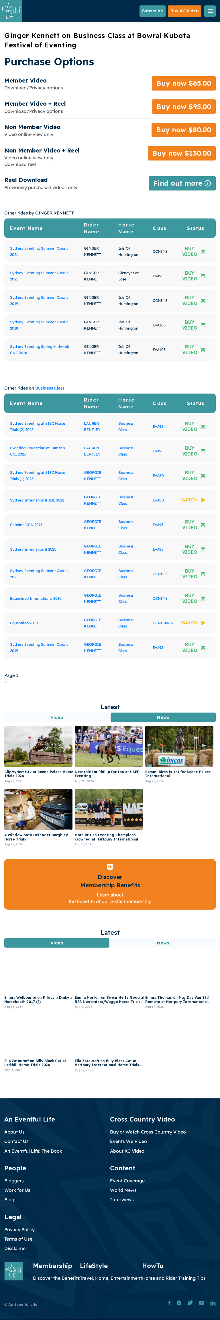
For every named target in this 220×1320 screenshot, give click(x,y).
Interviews (122, 1199)
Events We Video (128, 1141)
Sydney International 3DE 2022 (37, 500)
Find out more (182, 184)
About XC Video (127, 1151)
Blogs (10, 1199)
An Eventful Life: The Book (33, 1151)
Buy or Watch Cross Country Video (148, 1132)
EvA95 (158, 426)
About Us (14, 1132)
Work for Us (17, 1190)
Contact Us (16, 1141)
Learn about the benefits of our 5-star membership (110, 898)
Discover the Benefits (56, 1278)
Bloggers (14, 1180)
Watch (189, 500)
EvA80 (158, 475)
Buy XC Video (184, 10)
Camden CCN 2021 (26, 524)
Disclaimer (15, 1248)
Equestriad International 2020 (36, 598)
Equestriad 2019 (24, 623)
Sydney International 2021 (33, 549)
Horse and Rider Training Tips (174, 1278)
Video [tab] (57, 717)
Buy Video (189, 251)
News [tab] (163, 717)
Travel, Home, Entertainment (111, 1278)
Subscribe (152, 10)
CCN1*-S (160, 573)
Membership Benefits (110, 885)
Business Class (49, 388)
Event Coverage (127, 1180)
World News (123, 1190)
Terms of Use (18, 1239)
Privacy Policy (19, 1229)
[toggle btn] (210, 11)
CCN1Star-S (163, 623)
